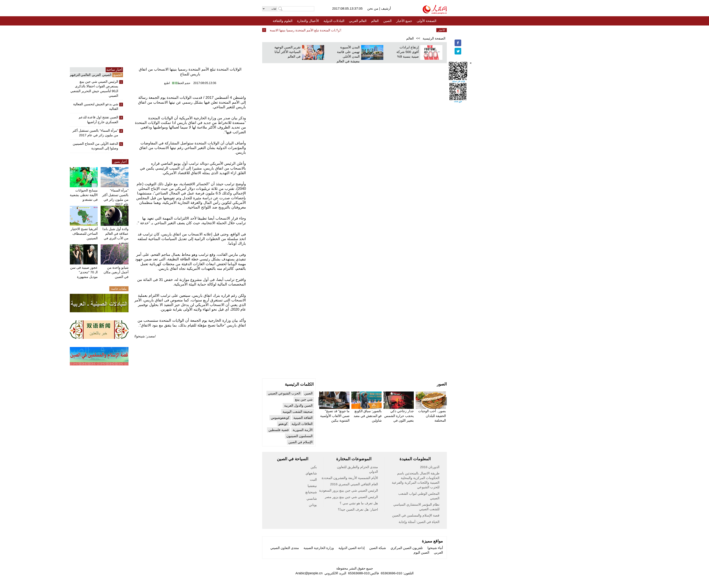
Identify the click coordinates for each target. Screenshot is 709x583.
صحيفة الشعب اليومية (297, 411)
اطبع (167, 83)
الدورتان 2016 (429, 467)
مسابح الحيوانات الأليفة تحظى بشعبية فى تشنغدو (84, 195)
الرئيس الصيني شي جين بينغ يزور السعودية (348, 490)
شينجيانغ (311, 492)
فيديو (338, 30)
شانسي (311, 498)
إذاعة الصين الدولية (351, 548)
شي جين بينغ (304, 399)
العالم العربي (358, 21)
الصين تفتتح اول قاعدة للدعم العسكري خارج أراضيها (98, 119)
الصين (387, 21)
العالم (375, 21)
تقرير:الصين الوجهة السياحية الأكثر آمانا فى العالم (287, 51)
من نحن (373, 8)
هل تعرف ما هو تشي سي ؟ (359, 503)
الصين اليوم (421, 552)
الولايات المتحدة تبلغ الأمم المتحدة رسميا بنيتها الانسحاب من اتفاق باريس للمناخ (298, 30)
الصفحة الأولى (426, 21)
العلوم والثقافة (282, 21)
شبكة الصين (377, 548)
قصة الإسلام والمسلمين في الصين (415, 515)
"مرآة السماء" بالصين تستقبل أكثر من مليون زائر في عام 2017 (95, 133)
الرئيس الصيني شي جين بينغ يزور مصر (351, 497)
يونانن (313, 505)
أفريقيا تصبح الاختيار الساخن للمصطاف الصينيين (84, 233)
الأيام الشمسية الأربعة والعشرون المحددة (350, 478)
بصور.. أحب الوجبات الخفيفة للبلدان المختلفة (432, 415)
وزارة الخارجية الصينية (319, 548)
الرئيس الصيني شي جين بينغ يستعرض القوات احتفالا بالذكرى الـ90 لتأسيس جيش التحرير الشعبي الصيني (94, 89)
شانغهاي (311, 473)
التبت (313, 479)
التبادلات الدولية (333, 21)
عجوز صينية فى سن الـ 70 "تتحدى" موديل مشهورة (84, 272)
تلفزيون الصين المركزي (407, 548)
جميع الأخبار (404, 21)
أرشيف (385, 8)
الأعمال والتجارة (308, 21)
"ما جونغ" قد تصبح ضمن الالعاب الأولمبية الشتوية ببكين (335, 415)
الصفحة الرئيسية (434, 38)
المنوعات (368, 30)
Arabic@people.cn (309, 573)
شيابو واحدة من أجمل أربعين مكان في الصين (116, 272)
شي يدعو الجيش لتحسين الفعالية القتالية (95, 106)
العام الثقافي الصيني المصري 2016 (354, 484)
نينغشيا (312, 486)
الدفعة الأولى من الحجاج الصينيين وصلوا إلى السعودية (95, 146)
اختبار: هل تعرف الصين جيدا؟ (358, 509)
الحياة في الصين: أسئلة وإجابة (419, 522)
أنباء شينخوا (435, 548)
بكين (314, 467)
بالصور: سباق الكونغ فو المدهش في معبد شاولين (368, 415)
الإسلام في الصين (300, 442)
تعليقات (352, 30)
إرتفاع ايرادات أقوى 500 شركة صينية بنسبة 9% (407, 51)
